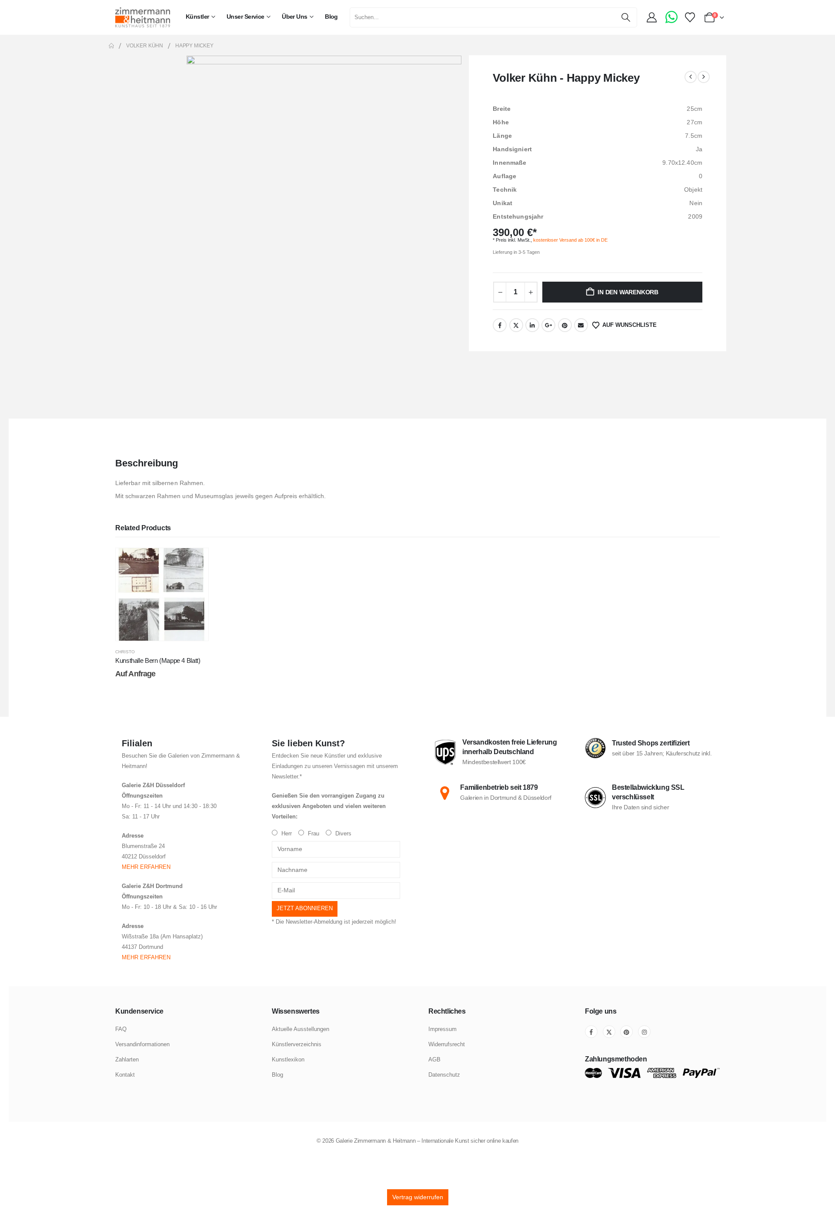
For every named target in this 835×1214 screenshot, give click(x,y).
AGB (434, 1059)
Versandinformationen (142, 1044)
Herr (286, 834)
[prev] (691, 77)
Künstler (197, 16)
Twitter (516, 325)
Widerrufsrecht (446, 1044)
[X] (609, 1031)
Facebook (500, 325)
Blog (331, 16)
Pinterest (565, 325)
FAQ (121, 1029)
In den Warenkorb (628, 292)
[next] (704, 77)
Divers (342, 834)
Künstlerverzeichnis (296, 1044)
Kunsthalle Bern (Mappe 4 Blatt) (157, 660)
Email (581, 325)
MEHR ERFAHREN (146, 867)
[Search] (626, 17)
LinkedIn (532, 325)
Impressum (442, 1029)
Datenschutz (444, 1074)
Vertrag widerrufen (417, 1197)
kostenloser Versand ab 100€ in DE (570, 240)
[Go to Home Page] (111, 45)
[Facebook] (591, 1031)
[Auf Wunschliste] (195, 561)
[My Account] (653, 17)
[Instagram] (644, 1031)
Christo (125, 651)
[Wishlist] (690, 17)
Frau (312, 834)
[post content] (162, 594)
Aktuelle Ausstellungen (300, 1029)
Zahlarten (127, 1059)
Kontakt (125, 1074)
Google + (548, 325)
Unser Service (245, 16)
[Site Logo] (142, 17)
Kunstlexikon (288, 1059)
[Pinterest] (626, 1031)
